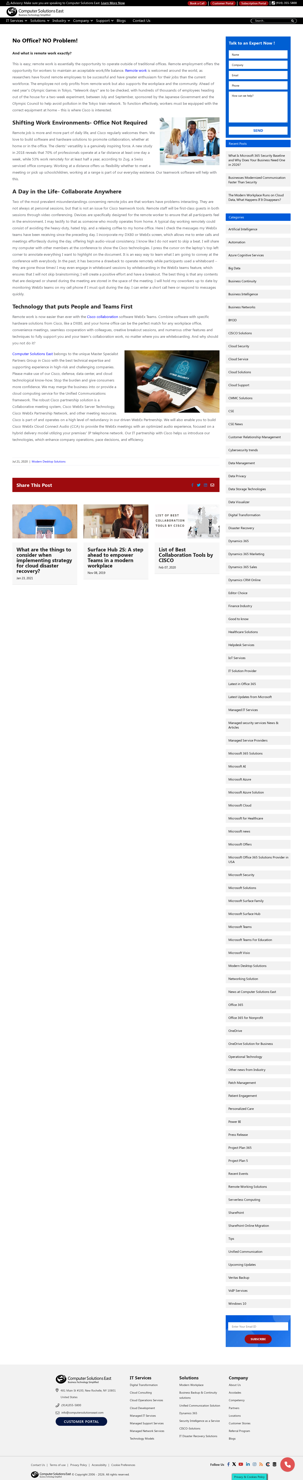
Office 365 (235, 1004)
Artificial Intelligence (242, 229)
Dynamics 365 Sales (242, 567)
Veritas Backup (238, 1277)
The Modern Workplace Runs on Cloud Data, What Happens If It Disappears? (256, 197)
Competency (237, 1400)
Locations (235, 1416)
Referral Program (239, 1431)
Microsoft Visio (239, 952)
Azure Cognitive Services (246, 255)
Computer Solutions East (32, 353)
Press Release (238, 1134)
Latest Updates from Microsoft (250, 697)
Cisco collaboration (102, 316)
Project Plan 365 (240, 1147)
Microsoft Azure (239, 779)
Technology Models (142, 1438)
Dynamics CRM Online (244, 580)
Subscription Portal (253, 3)
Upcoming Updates (242, 1264)
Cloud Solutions (239, 372)
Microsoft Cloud (239, 805)
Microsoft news (239, 831)
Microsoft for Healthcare (245, 818)
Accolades (235, 1392)
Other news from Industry (246, 1069)
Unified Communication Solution (199, 1405)
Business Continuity (242, 281)
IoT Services (236, 658)
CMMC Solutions (240, 398)
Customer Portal (223, 3)
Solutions (38, 20)
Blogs (121, 20)
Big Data (234, 268)
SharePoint (236, 1212)
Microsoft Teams (240, 926)
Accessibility (99, 1465)
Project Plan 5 (238, 1160)
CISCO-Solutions (189, 1428)
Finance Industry (240, 606)
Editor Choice (237, 593)
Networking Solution (243, 978)
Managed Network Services (147, 1431)
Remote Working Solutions (247, 1186)
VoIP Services (238, 1290)
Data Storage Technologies (247, 489)
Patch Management (242, 1082)
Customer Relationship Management (254, 437)
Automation (236, 242)
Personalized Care (241, 1108)
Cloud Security (238, 346)
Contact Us (141, 20)
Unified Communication (245, 1251)
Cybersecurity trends (243, 450)
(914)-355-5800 (286, 3)
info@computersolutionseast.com (82, 1412)
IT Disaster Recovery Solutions (198, 1436)
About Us (235, 1385)
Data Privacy (237, 476)
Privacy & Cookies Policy (249, 1477)
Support (103, 20)
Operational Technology (245, 1056)
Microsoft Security (241, 874)
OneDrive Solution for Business (250, 1043)
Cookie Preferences (123, 1465)
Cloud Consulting (141, 1392)
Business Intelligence (243, 294)
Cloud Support (238, 385)
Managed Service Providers (248, 740)
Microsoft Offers (240, 844)
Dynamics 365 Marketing (246, 554)
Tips (231, 1238)
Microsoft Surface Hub (244, 913)
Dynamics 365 (238, 541)
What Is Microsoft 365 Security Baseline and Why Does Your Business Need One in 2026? (256, 160)
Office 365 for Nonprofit (245, 1017)
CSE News (235, 424)
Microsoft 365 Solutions (245, 753)
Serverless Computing (244, 1199)
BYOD (232, 320)
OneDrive (235, 1030)
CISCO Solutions (240, 333)
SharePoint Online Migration (248, 1225)
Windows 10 (237, 1303)
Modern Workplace (191, 1385)
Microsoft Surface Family (246, 900)
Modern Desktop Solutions (49, 461)
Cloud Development (142, 1408)
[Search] (292, 21)
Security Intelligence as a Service (199, 1421)
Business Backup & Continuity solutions (198, 1395)
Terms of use (58, 1465)
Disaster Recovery (241, 528)
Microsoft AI (237, 766)
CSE (231, 411)
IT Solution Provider (242, 671)
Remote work (136, 70)
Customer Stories (239, 1423)
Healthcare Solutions (243, 632)
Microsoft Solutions (242, 887)
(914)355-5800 (71, 1405)
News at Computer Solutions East (252, 991)
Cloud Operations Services (146, 1400)
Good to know (238, 619)
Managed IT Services (243, 710)
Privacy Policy (78, 1465)
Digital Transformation (244, 515)
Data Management (241, 463)
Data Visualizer (239, 502)
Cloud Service (238, 359)
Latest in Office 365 (242, 684)
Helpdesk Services (241, 645)
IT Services (14, 20)
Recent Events (238, 1173)
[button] (287, 1464)
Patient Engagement (242, 1095)
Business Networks (241, 307)
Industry (59, 20)
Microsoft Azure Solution (246, 792)
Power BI (234, 1121)
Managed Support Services (147, 1423)
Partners (234, 1408)
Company (81, 20)
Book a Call (197, 3)
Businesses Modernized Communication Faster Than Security (256, 179)
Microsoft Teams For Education (250, 939)
